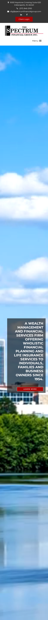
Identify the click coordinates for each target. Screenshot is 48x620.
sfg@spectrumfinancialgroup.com (25, 11)
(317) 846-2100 (25, 8)
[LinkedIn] (21, 14)
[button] (37, 41)
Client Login (24, 19)
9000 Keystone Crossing (25, 3)
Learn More (30, 389)
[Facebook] (27, 14)
